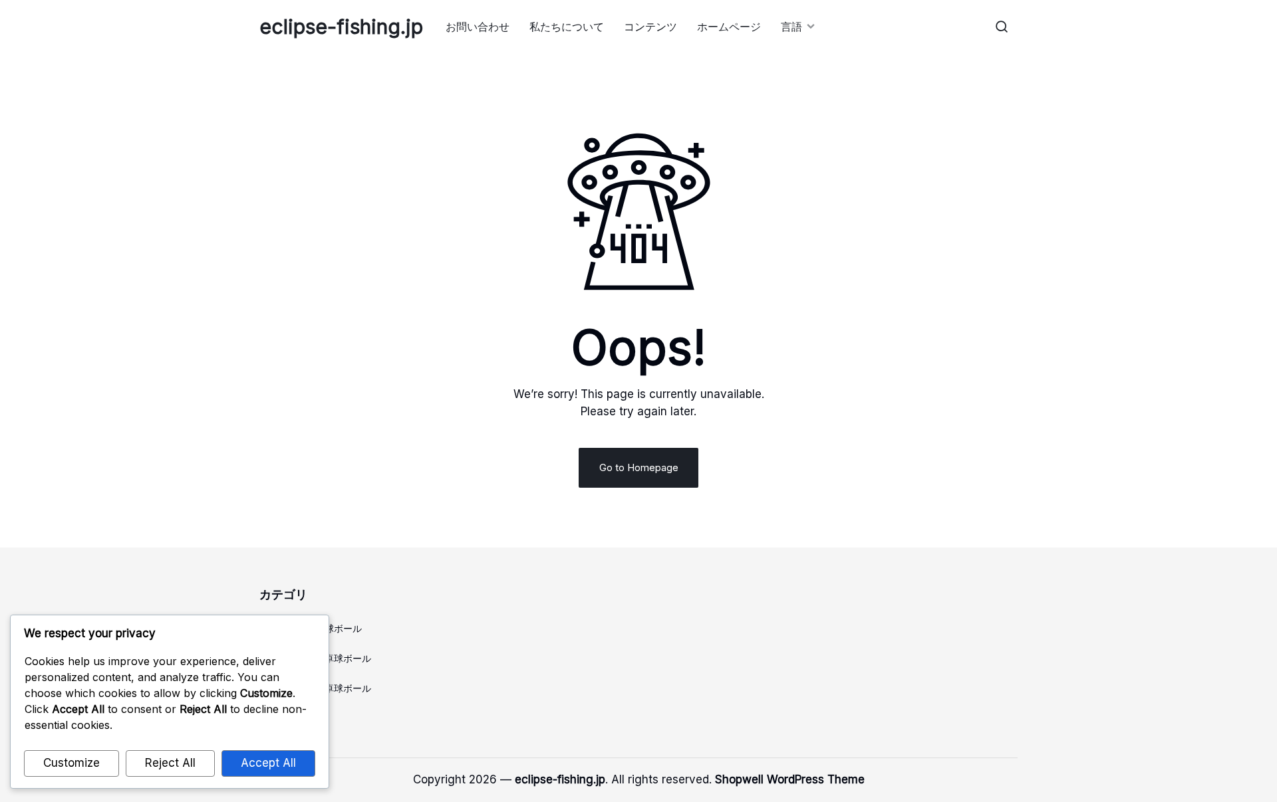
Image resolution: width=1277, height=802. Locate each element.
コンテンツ (650, 26)
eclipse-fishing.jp (341, 27)
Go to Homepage (638, 467)
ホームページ (729, 26)
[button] (1002, 27)
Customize (71, 762)
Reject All (170, 762)
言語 (791, 26)
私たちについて (566, 26)
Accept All (268, 762)
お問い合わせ (477, 26)
